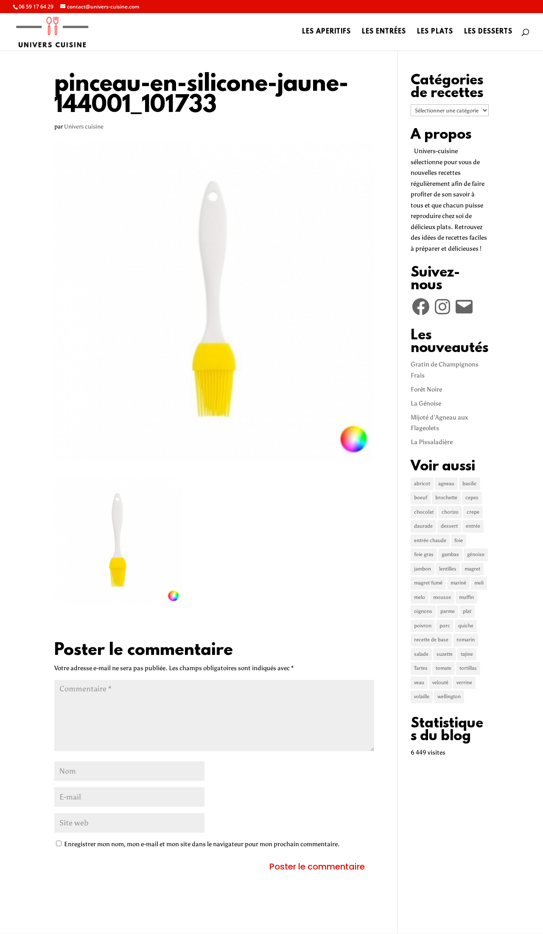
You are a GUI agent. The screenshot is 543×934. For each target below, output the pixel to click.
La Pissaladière (432, 442)
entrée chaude (430, 540)
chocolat (424, 512)
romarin (465, 640)
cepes (472, 498)
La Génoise (426, 403)
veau (419, 682)
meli (479, 583)
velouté (440, 682)
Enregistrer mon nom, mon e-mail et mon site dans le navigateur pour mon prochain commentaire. (202, 844)
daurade (423, 526)
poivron (422, 626)
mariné (458, 583)
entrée (473, 526)
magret (472, 569)
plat (467, 611)
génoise (475, 554)
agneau (446, 484)
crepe (473, 512)
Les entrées (384, 32)
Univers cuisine (84, 126)
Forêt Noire (426, 389)
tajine (467, 654)
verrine (464, 682)
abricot (422, 484)
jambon (422, 569)
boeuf (420, 498)
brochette (446, 498)
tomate (443, 668)
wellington (449, 696)
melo (419, 597)
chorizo (450, 512)
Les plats (435, 32)
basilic (469, 484)
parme (447, 611)
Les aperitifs (326, 32)
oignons (423, 611)
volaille (421, 696)
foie (458, 540)
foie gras (424, 554)
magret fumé (428, 583)
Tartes (421, 668)
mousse (442, 597)
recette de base (431, 640)
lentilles (447, 569)
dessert (449, 526)
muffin (466, 597)
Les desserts (488, 32)
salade (421, 654)
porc (444, 626)
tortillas (468, 668)
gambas (450, 554)
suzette (445, 654)
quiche (465, 626)
